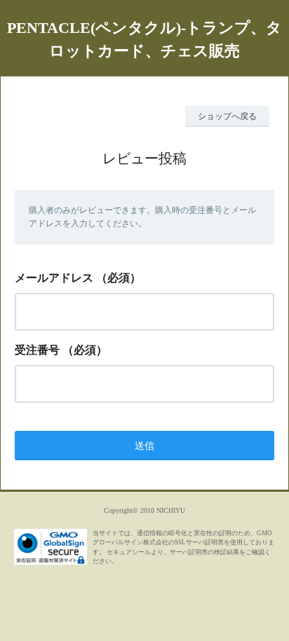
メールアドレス (54, 278)
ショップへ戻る (227, 116)
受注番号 (37, 350)
